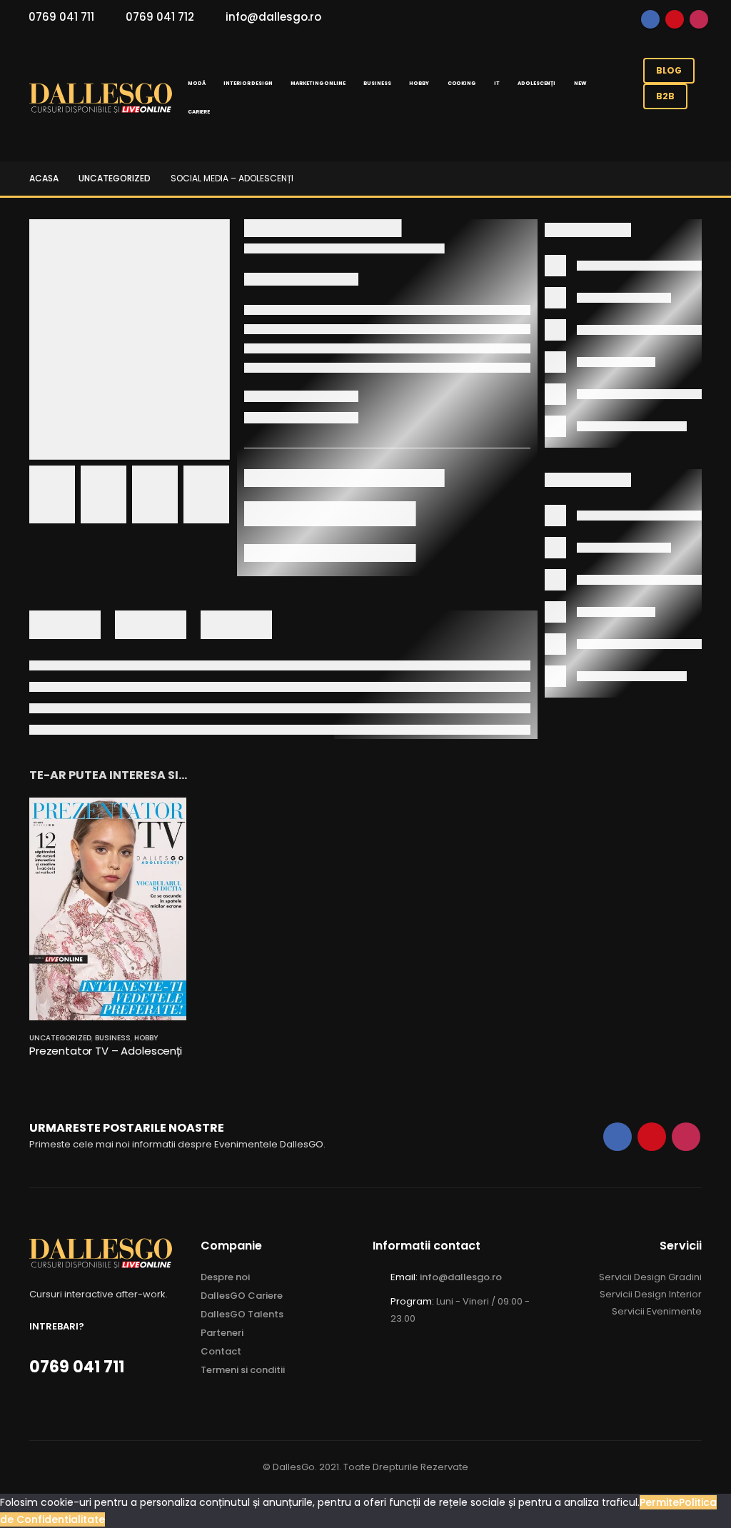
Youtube (674, 19)
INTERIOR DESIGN (247, 83)
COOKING (461, 83)
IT (497, 83)
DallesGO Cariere (242, 1295)
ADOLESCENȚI (536, 83)
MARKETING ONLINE (318, 83)
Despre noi (225, 1277)
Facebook (650, 19)
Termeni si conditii (243, 1370)
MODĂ (197, 83)
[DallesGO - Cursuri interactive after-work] (100, 98)
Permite (659, 1502)
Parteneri (222, 1332)
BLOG (669, 70)
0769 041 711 (61, 16)
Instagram (699, 19)
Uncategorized (60, 1037)
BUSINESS (376, 83)
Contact (221, 1351)
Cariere (199, 112)
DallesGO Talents (242, 1314)
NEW (580, 83)
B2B (665, 96)
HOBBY (418, 83)
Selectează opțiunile (163, 821)
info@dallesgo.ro (273, 16)
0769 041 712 (160, 16)
